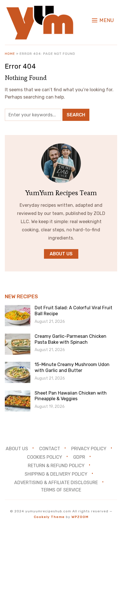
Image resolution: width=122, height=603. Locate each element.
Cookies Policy (44, 457)
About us (61, 253)
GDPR (79, 457)
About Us (17, 448)
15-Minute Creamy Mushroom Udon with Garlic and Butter (72, 367)
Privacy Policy (88, 448)
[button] (103, 20)
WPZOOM (80, 517)
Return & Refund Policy (56, 465)
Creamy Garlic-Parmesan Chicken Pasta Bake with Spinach (70, 339)
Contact (49, 448)
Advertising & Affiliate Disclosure (56, 482)
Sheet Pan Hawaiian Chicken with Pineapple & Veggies (71, 396)
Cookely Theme (49, 517)
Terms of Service (61, 490)
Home (10, 54)
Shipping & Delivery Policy (56, 473)
